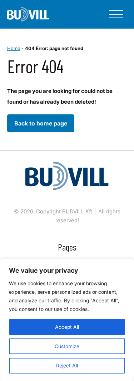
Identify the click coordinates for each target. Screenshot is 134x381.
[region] (67, 320)
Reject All (67, 365)
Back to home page (40, 123)
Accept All (67, 327)
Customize (67, 346)
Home (13, 48)
